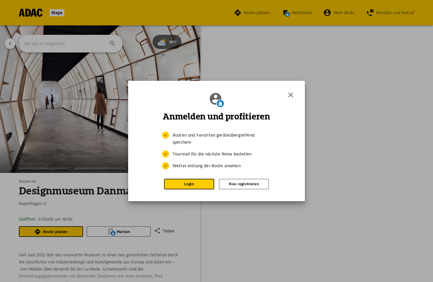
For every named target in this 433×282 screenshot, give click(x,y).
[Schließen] (291, 95)
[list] (216, 150)
